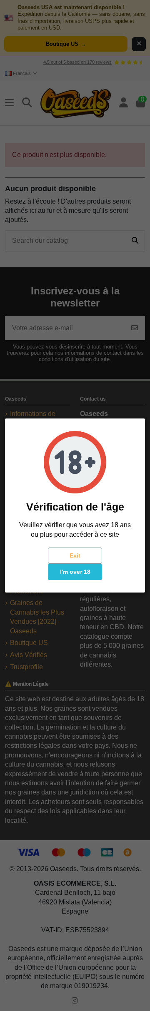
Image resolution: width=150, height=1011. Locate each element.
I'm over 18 (75, 571)
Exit (75, 555)
